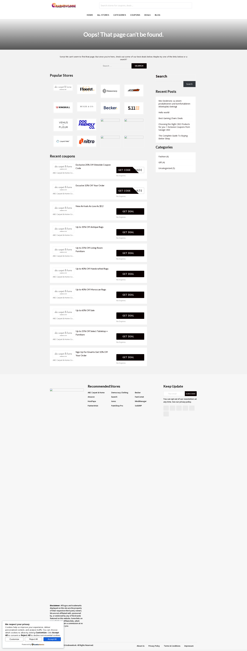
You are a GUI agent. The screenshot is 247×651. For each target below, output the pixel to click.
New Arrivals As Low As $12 (89, 206)
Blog (157, 15)
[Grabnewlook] (63, 5)
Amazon (91, 397)
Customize (14, 639)
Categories (119, 15)
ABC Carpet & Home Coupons (63, 173)
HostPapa (92, 401)
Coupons (135, 15)
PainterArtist (93, 406)
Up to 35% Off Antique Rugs (89, 227)
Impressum (189, 646)
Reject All (33, 639)
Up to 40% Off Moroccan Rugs (91, 289)
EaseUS (114, 397)
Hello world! (164, 112)
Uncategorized (165, 168)
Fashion (162, 156)
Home (90, 15)
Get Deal (128, 211)
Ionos (113, 401)
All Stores (103, 15)
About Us (141, 646)
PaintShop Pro (117, 406)
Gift (160, 162)
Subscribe (191, 394)
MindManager (141, 401)
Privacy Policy (154, 646)
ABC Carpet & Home (96, 392)
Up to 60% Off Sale (85, 310)
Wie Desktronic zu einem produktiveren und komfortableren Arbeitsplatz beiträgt (174, 103)
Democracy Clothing (119, 392)
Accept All (52, 639)
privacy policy (185, 402)
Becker (138, 392)
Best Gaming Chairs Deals (171, 118)
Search (161, 76)
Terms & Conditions (172, 646)
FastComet (139, 397)
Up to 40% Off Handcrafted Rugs (92, 268)
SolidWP (138, 406)
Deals (147, 15)
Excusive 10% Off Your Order (90, 185)
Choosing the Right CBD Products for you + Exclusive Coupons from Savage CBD (174, 127)
